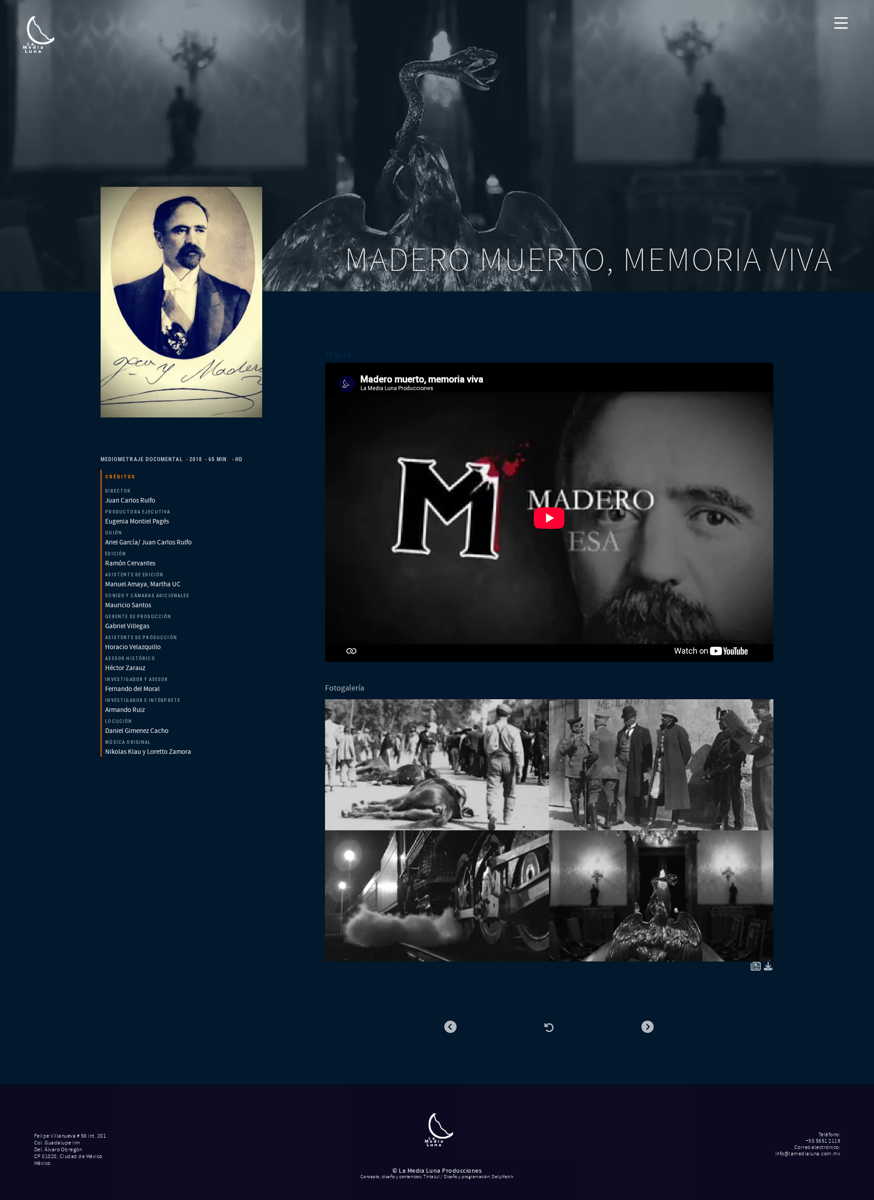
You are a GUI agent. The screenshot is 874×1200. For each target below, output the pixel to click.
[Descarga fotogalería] (768, 967)
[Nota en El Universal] (756, 967)
